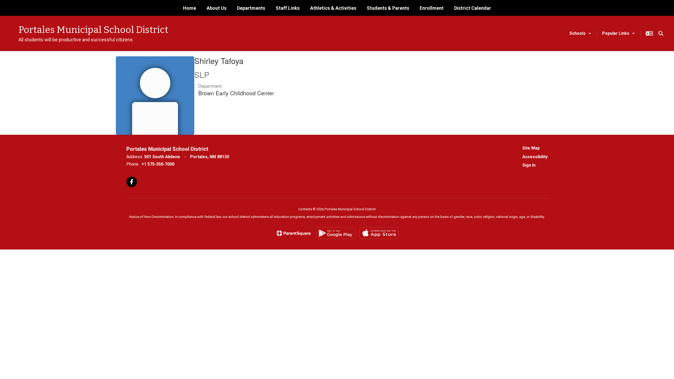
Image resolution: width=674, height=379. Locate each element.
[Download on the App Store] (379, 233)
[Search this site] (660, 33)
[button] (580, 33)
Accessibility (535, 156)
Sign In (529, 165)
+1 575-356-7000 (157, 164)
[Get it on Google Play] (335, 233)
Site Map (531, 148)
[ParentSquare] (293, 233)
